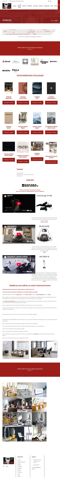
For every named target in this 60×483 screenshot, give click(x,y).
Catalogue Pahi (37, 97)
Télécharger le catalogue (8, 102)
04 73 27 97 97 (4, 1)
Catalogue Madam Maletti (23, 127)
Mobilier (41, 5)
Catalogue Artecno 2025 (22, 97)
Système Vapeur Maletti (37, 127)
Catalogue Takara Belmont (51, 97)
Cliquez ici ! (30, 49)
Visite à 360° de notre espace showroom (30, 47)
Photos (55, 5)
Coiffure (24, 5)
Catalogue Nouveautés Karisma (51, 157)
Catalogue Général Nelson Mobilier (9, 154)
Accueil (14, 5)
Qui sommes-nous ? (19, 6)
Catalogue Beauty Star (9, 97)
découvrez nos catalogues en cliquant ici (33, 36)
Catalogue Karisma (37, 154)
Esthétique (29, 5)
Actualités (35, 5)
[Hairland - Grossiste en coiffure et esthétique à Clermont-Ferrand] (6, 6)
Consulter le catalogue (22, 132)
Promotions (46, 5)
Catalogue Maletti (8, 127)
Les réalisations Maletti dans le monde (51, 127)
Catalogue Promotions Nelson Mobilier (23, 156)
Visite (51, 5)
